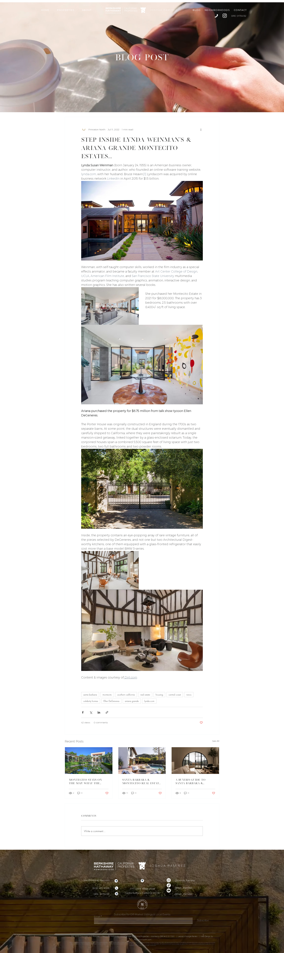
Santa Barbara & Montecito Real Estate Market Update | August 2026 (142, 781)
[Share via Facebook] (82, 712)
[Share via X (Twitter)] (90, 712)
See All (215, 740)
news (188, 694)
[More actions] (201, 129)
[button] (65, 10)
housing (159, 694)
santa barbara (90, 694)
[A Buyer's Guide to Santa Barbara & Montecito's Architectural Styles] (195, 760)
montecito (107, 694)
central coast (175, 694)
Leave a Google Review (188, 936)
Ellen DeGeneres (111, 701)
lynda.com (149, 701)
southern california (126, 694)
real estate (145, 694)
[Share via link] (106, 712)
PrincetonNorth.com (142, 939)
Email (97, 916)
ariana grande (132, 701)
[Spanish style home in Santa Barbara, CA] (142, 760)
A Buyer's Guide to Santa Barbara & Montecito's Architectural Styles (194, 781)
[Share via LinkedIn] (98, 712)
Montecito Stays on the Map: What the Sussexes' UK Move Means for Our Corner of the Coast (88, 781)
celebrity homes (90, 701)
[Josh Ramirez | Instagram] (224, 15)
